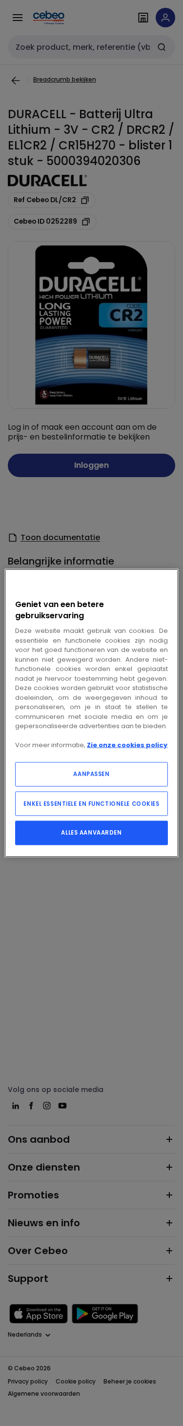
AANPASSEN (91, 773)
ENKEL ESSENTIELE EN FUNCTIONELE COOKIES (91, 803)
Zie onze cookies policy (127, 745)
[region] (91, 713)
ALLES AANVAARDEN (91, 832)
